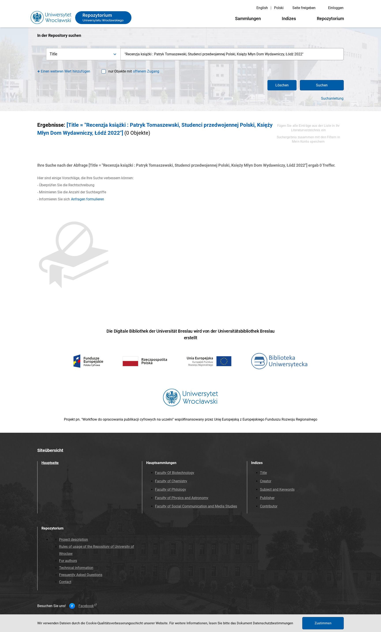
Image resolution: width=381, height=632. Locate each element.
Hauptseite (50, 463)
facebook (86, 606)
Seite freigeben (304, 8)
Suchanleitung (332, 98)
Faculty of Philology (170, 489)
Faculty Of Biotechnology (174, 473)
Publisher (267, 498)
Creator (265, 481)
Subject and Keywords (277, 489)
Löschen (282, 85)
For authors (68, 561)
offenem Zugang (146, 71)
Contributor (268, 506)
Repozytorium (330, 18)
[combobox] (232, 54)
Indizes (289, 18)
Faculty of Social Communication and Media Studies (196, 506)
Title (263, 473)
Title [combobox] (54, 54)
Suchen (322, 85)
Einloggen (336, 8)
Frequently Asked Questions (80, 575)
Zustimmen (323, 623)
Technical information (76, 568)
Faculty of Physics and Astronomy (181, 498)
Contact (65, 582)
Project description (73, 539)
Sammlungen (248, 18)
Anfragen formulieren (87, 199)
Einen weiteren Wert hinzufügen (65, 71)
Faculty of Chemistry (171, 481)
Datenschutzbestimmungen (273, 623)
